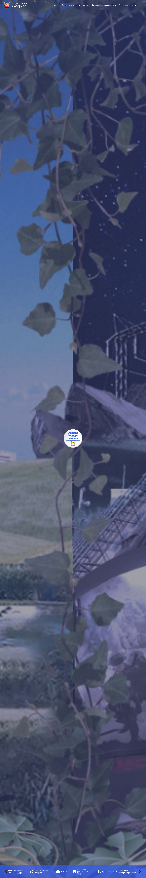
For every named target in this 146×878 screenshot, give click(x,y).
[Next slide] (139, 871)
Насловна (55, 5)
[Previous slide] (6, 871)
